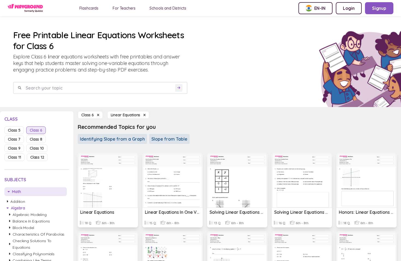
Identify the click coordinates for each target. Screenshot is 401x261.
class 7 (14, 139)
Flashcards (89, 8)
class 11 (14, 157)
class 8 (36, 139)
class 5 (14, 130)
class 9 (14, 148)
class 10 (37, 148)
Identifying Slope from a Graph (112, 139)
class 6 (36, 130)
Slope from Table (169, 139)
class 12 (37, 157)
